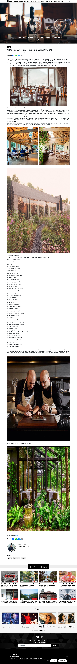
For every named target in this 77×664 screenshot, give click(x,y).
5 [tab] (39, 630)
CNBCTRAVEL (17, 558)
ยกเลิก (54, 660)
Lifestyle (16, 1)
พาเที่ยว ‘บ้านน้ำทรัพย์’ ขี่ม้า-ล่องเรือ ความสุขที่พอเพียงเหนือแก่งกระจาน (28, 602)
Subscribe (54, 645)
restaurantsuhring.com (17, 354)
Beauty (55, 1)
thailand (23, 558)
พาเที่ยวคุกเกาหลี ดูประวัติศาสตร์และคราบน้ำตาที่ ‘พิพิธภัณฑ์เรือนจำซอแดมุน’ (48, 603)
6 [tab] (41, 630)
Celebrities (60, 1)
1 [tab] (32, 630)
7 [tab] (42, 630)
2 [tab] (34, 630)
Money (34, 1)
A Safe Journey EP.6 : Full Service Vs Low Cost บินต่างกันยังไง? (67, 602)
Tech (25, 1)
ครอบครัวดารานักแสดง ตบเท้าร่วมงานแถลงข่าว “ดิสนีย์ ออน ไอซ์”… (28, 625)
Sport (42, 1)
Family (46, 1)
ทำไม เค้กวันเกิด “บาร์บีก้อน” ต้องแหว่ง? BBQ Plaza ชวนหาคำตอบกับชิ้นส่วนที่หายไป (67, 585)
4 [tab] (37, 630)
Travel (50, 1)
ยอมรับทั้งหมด (62, 660)
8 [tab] (44, 630)
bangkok (10, 558)
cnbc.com (17, 535)
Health (21, 1)
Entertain (29, 1)
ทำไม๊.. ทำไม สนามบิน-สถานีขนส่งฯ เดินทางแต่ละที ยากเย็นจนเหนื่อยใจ (9, 584)
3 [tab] (36, 630)
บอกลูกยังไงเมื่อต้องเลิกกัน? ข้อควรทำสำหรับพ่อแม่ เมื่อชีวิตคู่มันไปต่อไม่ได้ (66, 626)
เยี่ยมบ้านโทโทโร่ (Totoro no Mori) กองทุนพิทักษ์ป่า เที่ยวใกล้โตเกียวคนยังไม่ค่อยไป (9, 603)
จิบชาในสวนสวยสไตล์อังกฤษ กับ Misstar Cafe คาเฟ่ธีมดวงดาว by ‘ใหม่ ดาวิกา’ (47, 585)
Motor (38, 1)
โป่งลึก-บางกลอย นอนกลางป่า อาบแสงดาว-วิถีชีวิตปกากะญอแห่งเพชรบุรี (28, 585)
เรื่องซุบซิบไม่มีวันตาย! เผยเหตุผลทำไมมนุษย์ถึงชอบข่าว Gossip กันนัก (10, 625)
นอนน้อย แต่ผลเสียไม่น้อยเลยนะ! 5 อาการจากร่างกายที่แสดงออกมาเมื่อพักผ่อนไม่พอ (47, 626)
